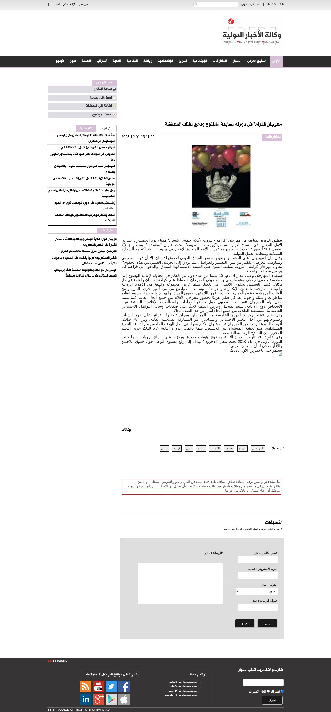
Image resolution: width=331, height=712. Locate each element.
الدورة (242, 448)
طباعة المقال (103, 89)
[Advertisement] (313, 112)
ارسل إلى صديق (101, 98)
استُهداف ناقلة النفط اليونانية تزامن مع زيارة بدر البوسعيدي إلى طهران (86, 139)
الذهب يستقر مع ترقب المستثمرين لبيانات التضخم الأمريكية (85, 218)
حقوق (229, 448)
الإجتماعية (200, 61)
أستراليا (102, 61)
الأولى (276, 61)
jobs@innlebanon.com (183, 691)
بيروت (201, 448)
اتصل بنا (55, 4)
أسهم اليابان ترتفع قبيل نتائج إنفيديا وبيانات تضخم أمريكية (84, 182)
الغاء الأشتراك (257, 691)
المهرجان (258, 448)
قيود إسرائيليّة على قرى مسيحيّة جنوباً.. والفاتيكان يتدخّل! (84, 169)
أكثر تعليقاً (86, 129)
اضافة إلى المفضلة (99, 106)
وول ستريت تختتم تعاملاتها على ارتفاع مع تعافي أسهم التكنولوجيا (81, 194)
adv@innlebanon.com (183, 687)
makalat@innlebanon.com (180, 696)
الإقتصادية (165, 61)
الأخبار (237, 61)
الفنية (117, 61)
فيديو (60, 61)
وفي (188, 448)
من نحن (83, 4)
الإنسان (215, 448)
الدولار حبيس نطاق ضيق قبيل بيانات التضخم (88, 148)
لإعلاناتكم (69, 4)
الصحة (86, 61)
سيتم (164, 448)
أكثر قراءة (107, 129)
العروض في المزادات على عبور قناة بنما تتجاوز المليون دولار (82, 157)
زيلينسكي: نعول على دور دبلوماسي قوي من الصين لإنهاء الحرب (84, 206)
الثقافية (132, 61)
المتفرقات (220, 61)
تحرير (183, 61)
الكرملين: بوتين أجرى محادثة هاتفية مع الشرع (89, 251)
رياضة (147, 61)
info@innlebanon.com (183, 682)
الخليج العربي (256, 61)
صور (73, 61)
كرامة (176, 448)
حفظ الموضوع (102, 115)
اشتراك (275, 691)
